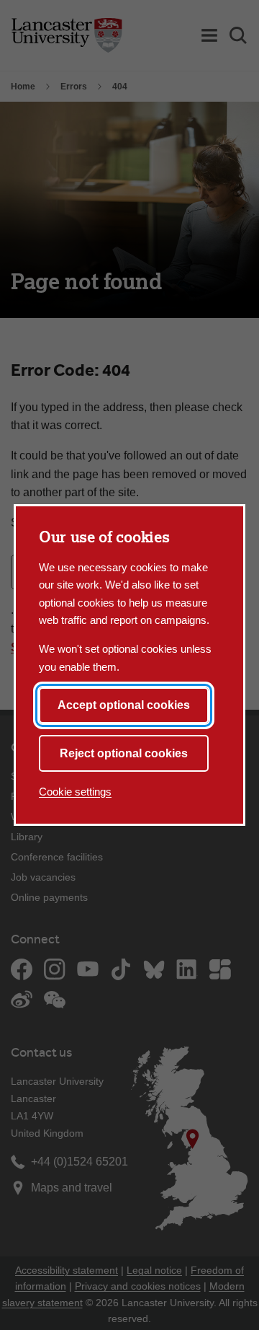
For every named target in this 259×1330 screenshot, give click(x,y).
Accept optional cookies (124, 705)
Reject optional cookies (124, 753)
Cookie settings (75, 791)
